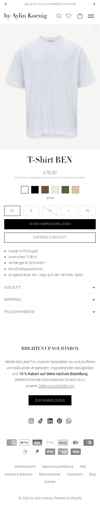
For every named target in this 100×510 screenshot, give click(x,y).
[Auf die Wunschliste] (96, 28)
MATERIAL (13, 299)
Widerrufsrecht (25, 466)
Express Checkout (50, 237)
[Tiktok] (40, 420)
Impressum (75, 474)
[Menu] (91, 16)
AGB (83, 466)
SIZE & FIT (12, 287)
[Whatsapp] (69, 420)
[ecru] (55, 189)
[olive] (65, 189)
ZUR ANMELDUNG (50, 400)
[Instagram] (31, 420)
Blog (92, 474)
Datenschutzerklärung (57, 466)
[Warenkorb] (79, 16)
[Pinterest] (59, 420)
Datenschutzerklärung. (56, 385)
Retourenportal (49, 474)
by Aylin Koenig (41, 498)
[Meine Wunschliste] (68, 16)
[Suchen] (59, 16)
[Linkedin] (50, 420)
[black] (35, 189)
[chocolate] (45, 189)
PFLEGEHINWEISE (19, 312)
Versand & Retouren (19, 474)
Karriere (50, 482)
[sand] (75, 189)
